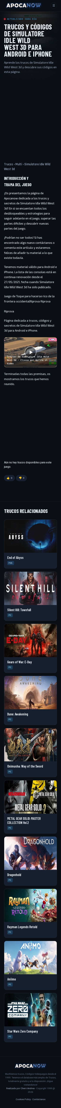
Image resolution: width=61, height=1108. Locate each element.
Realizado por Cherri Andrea (20, 1088)
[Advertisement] (30, 115)
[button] (30, 352)
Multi (18, 164)
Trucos (8, 164)
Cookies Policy (23, 1099)
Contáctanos (38, 1099)
